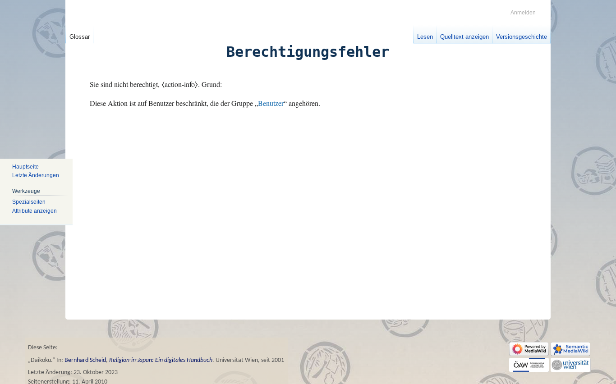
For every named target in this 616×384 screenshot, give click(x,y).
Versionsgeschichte (521, 36)
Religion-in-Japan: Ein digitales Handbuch (160, 360)
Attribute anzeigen (34, 211)
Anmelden (523, 12)
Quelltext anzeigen (464, 36)
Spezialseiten (29, 202)
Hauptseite (25, 167)
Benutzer (271, 103)
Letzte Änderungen (35, 176)
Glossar (79, 36)
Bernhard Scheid (85, 360)
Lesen (425, 36)
